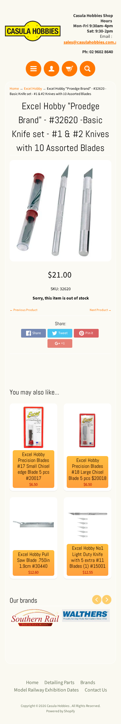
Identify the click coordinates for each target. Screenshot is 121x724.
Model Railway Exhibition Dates (46, 690)
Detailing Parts (59, 682)
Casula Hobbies (58, 706)
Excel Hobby (33, 88)
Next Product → (100, 310)
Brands (87, 682)
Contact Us (96, 690)
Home (14, 88)
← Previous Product (23, 310)
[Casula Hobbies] (32, 31)
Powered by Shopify (60, 711)
